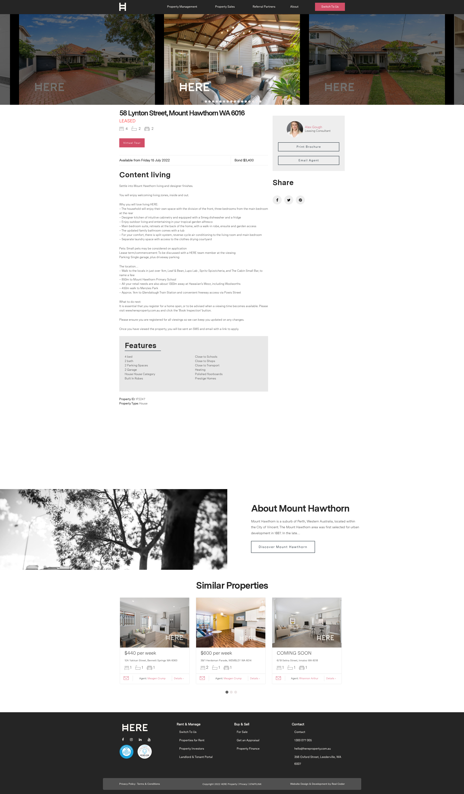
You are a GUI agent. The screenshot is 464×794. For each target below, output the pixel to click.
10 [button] (235, 101)
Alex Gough (313, 127)
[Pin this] (300, 199)
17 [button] (260, 101)
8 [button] (228, 101)
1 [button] (202, 101)
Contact (299, 732)
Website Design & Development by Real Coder (317, 783)
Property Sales (225, 6)
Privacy (243, 784)
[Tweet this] (288, 199)
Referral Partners (264, 6)
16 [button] (257, 101)
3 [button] (209, 101)
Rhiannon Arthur (308, 678)
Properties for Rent (191, 740)
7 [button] (224, 101)
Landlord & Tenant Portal (196, 757)
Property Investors (191, 748)
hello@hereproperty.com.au (312, 748)
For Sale (242, 732)
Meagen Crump (156, 678)
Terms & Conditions (148, 783)
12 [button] (242, 101)
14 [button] (249, 101)
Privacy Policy (127, 783)
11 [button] (238, 101)
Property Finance (248, 748)
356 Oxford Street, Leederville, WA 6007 (317, 760)
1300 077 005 (303, 740)
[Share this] (277, 199)
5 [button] (217, 101)
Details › (179, 678)
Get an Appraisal (248, 740)
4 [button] (213, 101)
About (294, 6)
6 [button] (220, 101)
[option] (232, 59)
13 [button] (246, 101)
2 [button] (206, 101)
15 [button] (253, 101)
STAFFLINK (255, 784)
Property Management (182, 6)
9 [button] (231, 101)
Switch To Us (330, 6)
